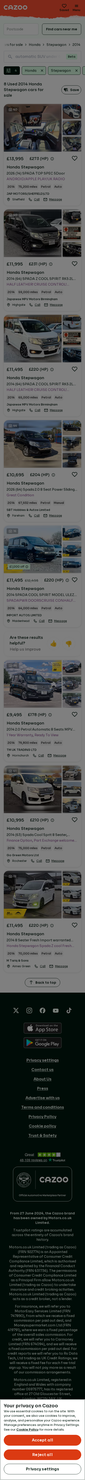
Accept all (42, 1440)
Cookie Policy (27, 1430)
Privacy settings (42, 1469)
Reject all (42, 1454)
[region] (42, 1439)
